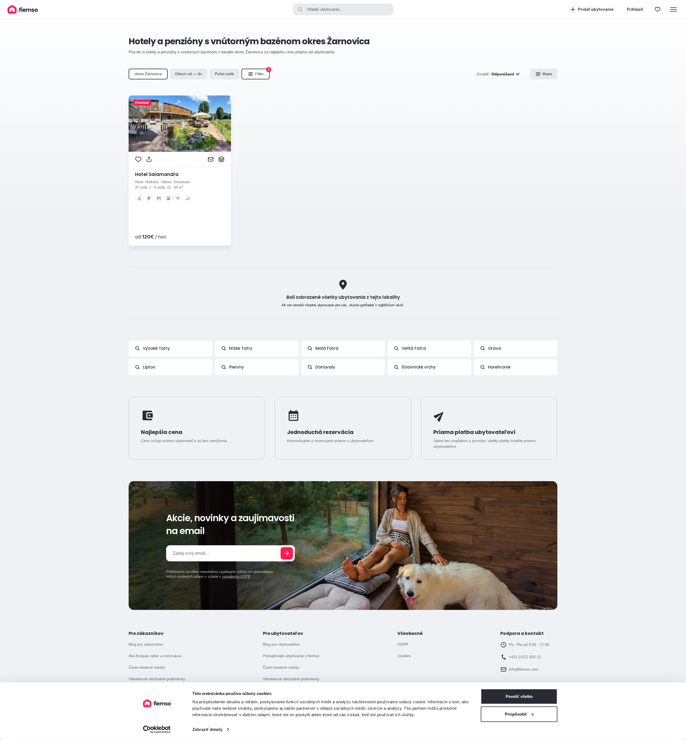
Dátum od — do (188, 74)
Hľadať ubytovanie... (324, 9)
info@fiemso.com (523, 669)
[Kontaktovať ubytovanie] (210, 159)
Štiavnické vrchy (419, 367)
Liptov (149, 367)
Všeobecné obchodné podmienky (157, 679)
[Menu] (673, 9)
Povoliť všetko (519, 696)
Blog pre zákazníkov (146, 644)
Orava (494, 348)
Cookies (404, 656)
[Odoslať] (287, 553)
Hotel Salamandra (156, 174)
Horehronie (499, 367)
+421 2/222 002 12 (525, 657)
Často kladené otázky (147, 667)
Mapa (547, 74)
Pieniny (236, 367)
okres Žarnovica (148, 74)
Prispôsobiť (516, 714)
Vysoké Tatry (156, 348)
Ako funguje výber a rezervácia (155, 656)
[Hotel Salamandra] (180, 123)
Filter (262, 72)
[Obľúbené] (657, 9)
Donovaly (325, 367)
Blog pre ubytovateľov (281, 644)
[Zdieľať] (149, 159)
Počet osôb (224, 74)
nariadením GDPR (236, 577)
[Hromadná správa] (221, 159)
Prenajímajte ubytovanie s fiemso (291, 656)
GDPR (402, 644)
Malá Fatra (326, 348)
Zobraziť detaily (207, 729)
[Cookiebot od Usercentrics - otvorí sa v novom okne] (156, 730)
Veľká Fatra (414, 348)
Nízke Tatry (240, 348)
